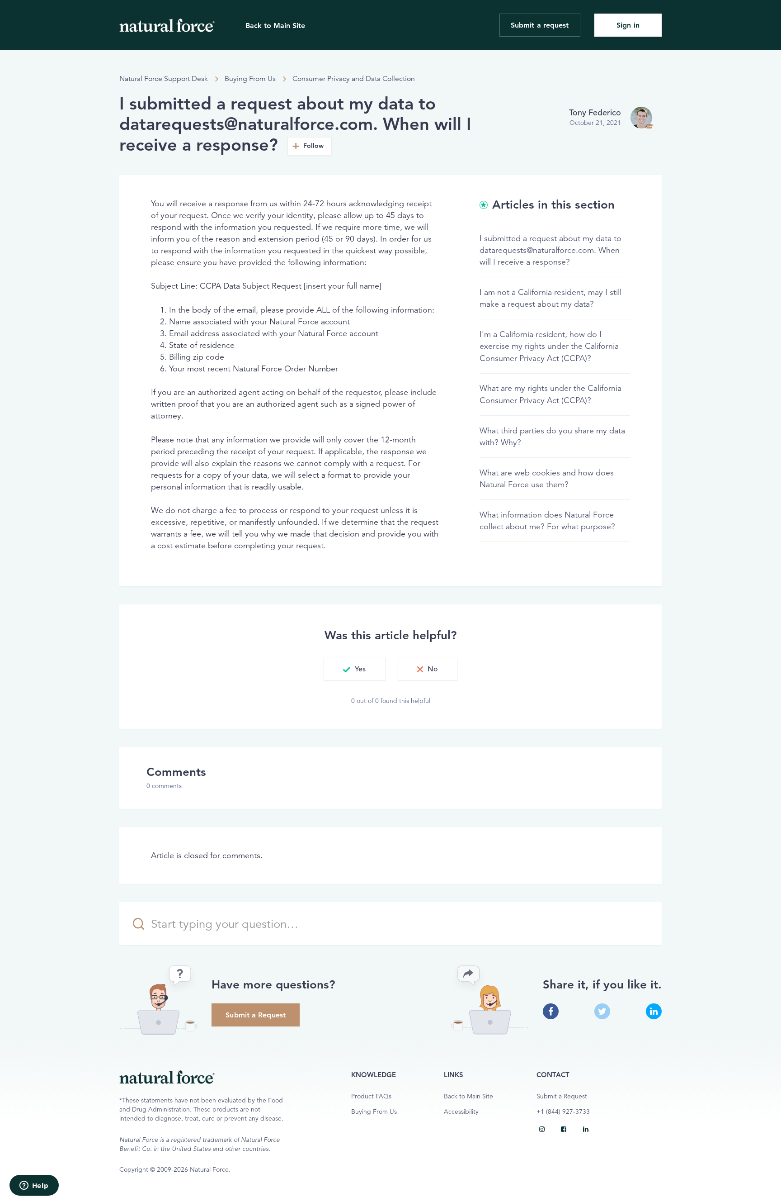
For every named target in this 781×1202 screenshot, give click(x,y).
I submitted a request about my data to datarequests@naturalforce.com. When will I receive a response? (550, 250)
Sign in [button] (628, 25)
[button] (354, 669)
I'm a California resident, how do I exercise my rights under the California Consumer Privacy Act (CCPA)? (549, 346)
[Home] (167, 25)
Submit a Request (256, 1015)
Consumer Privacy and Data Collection (353, 78)
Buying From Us (250, 78)
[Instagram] (541, 1129)
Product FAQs (371, 1096)
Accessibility (461, 1112)
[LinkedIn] (585, 1129)
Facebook (551, 1011)
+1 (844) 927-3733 (563, 1112)
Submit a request (540, 25)
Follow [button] (313, 146)
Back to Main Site (275, 25)
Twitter (602, 1011)
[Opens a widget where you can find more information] (34, 1186)
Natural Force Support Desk (163, 78)
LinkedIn (654, 1011)
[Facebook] (563, 1129)
